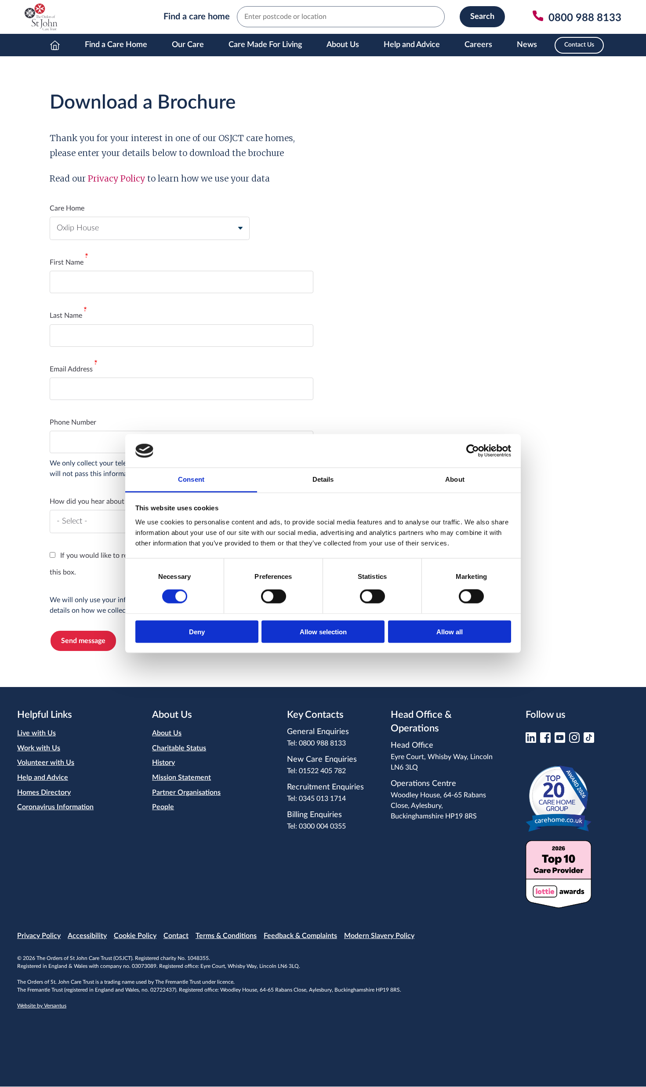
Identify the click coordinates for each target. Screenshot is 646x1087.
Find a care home (196, 16)
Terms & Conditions (226, 935)
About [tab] (455, 479)
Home (55, 45)
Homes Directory (44, 792)
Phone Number (73, 422)
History (163, 762)
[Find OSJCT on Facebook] (545, 740)
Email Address (71, 369)
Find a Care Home (116, 45)
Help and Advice (412, 45)
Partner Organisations (186, 792)
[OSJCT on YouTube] (560, 740)
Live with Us (36, 733)
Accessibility (87, 935)
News (527, 45)
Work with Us (38, 748)
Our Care (188, 45)
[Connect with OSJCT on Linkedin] (531, 740)
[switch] (273, 596)
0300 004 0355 (322, 826)
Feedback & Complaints (300, 935)
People (163, 807)
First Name (66, 262)
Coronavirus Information (55, 807)
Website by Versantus (41, 1005)
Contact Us (579, 45)
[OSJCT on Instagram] (574, 740)
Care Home (67, 208)
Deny (197, 631)
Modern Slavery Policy (379, 935)
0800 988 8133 (322, 743)
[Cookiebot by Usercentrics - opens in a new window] (472, 450)
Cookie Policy (135, 935)
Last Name (66, 315)
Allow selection (323, 631)
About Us (343, 45)
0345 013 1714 (322, 798)
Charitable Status (179, 748)
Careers (478, 45)
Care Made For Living (265, 45)
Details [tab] (323, 479)
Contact (176, 935)
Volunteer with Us (45, 762)
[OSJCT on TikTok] (589, 740)
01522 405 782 (322, 770)
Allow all (449, 631)
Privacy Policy (116, 178)
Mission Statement (181, 777)
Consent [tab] (191, 479)
